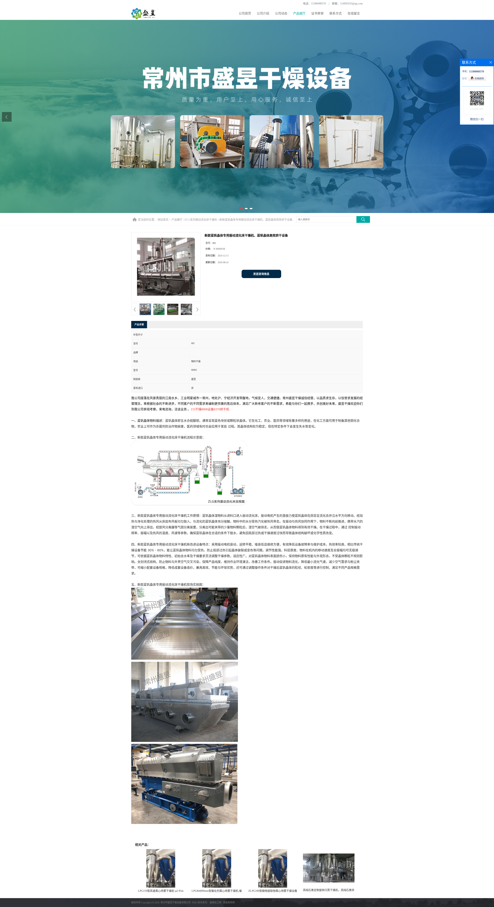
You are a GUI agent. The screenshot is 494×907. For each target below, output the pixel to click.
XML (194, 902)
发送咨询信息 (261, 273)
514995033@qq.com (351, 3)
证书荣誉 (317, 13)
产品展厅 (299, 13)
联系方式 (335, 13)
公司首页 (245, 13)
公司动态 (281, 13)
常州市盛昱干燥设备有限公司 (176, 902)
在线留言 (354, 13)
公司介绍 (263, 13)
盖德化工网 (215, 902)
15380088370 (318, 3)
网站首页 (163, 219)
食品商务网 (229, 902)
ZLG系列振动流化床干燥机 (201, 219)
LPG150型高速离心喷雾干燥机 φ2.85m (161, 890)
